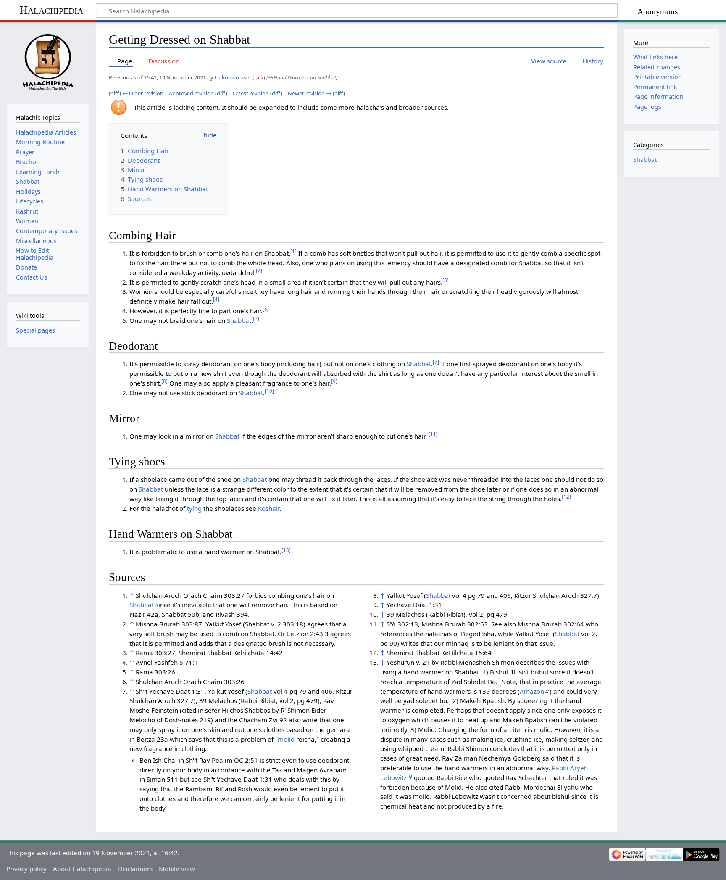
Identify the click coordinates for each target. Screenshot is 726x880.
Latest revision (251, 93)
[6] (256, 318)
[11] (433, 434)
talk (258, 77)
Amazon (532, 691)
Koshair (268, 508)
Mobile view (177, 868)
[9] (334, 381)
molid (286, 739)
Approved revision (191, 93)
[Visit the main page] (48, 62)
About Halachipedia (82, 868)
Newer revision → (309, 93)
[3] (445, 280)
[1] (293, 251)
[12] (566, 497)
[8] (164, 381)
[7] (436, 362)
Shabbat (239, 320)
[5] (266, 309)
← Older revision (142, 93)
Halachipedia (51, 9)
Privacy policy (26, 868)
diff (114, 93)
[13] (286, 550)
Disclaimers (135, 868)
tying (194, 508)
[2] (259, 270)
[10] (269, 391)
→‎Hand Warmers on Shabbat (302, 77)
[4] (216, 299)
